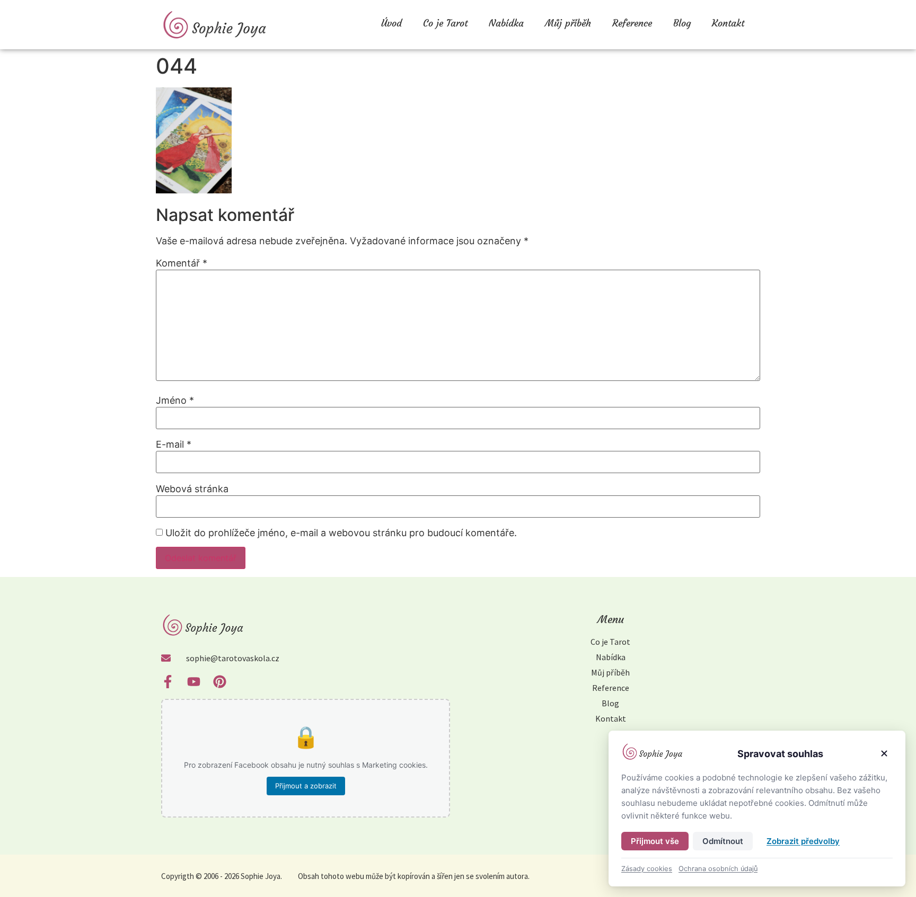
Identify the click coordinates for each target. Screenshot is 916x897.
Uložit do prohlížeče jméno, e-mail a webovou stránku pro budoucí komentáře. (341, 533)
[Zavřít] (884, 753)
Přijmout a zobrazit (306, 785)
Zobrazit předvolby (803, 841)
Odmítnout (722, 841)
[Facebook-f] (167, 681)
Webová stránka (192, 489)
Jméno (175, 400)
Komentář (181, 263)
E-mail (173, 444)
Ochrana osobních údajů (718, 869)
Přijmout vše (655, 841)
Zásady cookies (646, 869)
